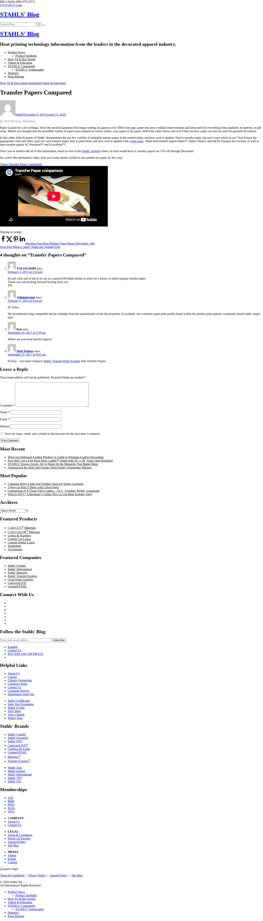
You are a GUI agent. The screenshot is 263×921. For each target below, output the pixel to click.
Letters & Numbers (19, 535)
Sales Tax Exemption (21, 704)
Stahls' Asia (15, 767)
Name (5, 412)
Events (12, 858)
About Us (14, 673)
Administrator (26, 297)
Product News (16, 52)
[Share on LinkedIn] (22, 241)
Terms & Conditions (20, 835)
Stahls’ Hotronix (18, 572)
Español (13, 647)
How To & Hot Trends (21, 59)
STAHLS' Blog (19, 14)
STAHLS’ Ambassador (29, 69)
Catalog (12, 862)
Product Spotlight (26, 55)
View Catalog (16, 714)
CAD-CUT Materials (22, 527)
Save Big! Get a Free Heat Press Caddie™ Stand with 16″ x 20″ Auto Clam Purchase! (60, 460)
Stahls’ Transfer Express (22, 576)
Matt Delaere (25, 351)
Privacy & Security (19, 838)
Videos (12, 855)
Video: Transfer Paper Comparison (21, 164)
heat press (137, 141)
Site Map (13, 845)
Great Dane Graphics (21, 579)
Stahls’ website (91, 151)
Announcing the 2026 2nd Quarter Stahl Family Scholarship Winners (50, 467)
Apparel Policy (17, 842)
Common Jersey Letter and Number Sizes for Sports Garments (46, 483)
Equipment (14, 546)
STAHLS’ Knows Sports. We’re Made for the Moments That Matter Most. (53, 464)
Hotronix (13, 73)
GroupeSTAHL (17, 586)
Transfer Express (19, 761)
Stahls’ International (20, 569)
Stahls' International (20, 774)
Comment (7, 405)
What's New (15, 718)
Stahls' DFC (15, 741)
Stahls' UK (14, 781)
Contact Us (14, 650)
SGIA (11, 808)
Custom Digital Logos (21, 542)
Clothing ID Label (19, 749)
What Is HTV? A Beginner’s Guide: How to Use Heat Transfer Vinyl (50, 494)
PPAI (11, 804)
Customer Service (18, 690)
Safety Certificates (19, 700)
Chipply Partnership (20, 680)
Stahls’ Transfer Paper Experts (62, 361)
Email (4, 419)
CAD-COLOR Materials (24, 532)
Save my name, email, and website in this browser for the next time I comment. (52, 433)
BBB (11, 801)
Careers (12, 677)
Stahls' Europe (16, 771)
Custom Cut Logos (19, 539)
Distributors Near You (21, 694)
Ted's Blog (14, 711)
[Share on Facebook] (3, 241)
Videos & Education (20, 62)
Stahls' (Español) (18, 737)
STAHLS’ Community (21, 66)
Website (5, 426)
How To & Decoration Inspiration (20, 83)
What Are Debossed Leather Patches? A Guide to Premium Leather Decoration (56, 457)
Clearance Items (17, 683)
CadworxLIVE (17, 583)
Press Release (16, 76)
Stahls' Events (16, 707)
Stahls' (19, 114)
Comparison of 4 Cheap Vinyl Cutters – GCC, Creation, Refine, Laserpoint (53, 490)
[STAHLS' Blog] (11, 5)
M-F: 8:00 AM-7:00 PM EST (26, 653)
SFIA (11, 811)
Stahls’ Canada (17, 565)
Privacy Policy (37, 875)
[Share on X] (9, 241)
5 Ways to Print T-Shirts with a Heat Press (33, 487)
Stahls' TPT (15, 778)
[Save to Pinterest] (15, 239)
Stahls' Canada (17, 734)
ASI (10, 797)
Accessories (15, 549)
